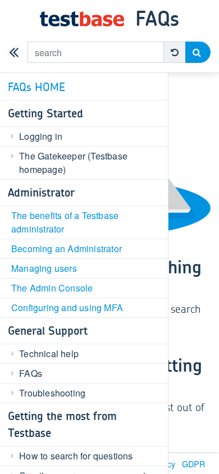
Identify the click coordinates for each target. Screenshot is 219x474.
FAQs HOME (36, 87)
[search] (198, 52)
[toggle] (13, 52)
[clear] (174, 52)
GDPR (193, 464)
